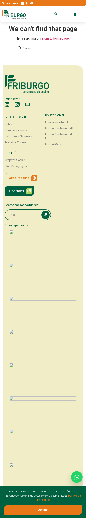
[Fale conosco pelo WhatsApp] (77, 477)
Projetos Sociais (15, 160)
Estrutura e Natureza (18, 136)
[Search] (19, 48)
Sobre (9, 124)
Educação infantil (56, 122)
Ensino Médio (54, 144)
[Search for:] (43, 48)
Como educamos (16, 130)
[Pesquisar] (55, 13)
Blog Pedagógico (16, 166)
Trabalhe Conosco (16, 142)
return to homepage (54, 38)
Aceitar (43, 510)
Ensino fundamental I (59, 128)
